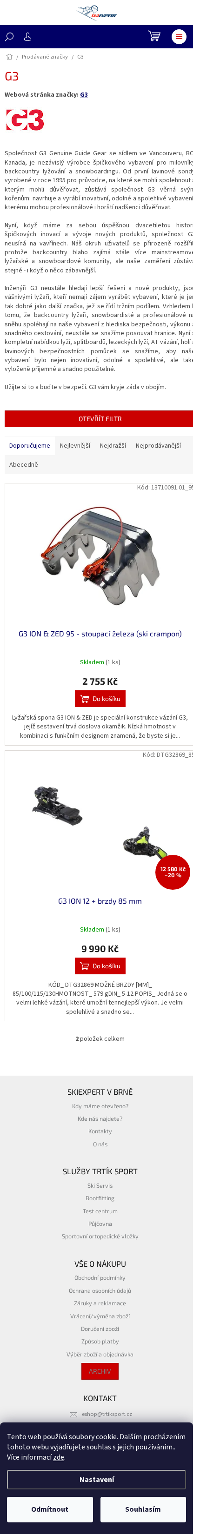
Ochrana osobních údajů (100, 1290)
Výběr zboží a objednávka (100, 1354)
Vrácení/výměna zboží (100, 1316)
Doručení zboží (100, 1328)
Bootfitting (100, 1198)
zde (58, 1457)
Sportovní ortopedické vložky (100, 1236)
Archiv (100, 1371)
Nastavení (97, 1479)
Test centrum (100, 1211)
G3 (84, 94)
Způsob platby (100, 1341)
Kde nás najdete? (100, 1118)
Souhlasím (143, 1509)
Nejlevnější (75, 445)
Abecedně (23, 464)
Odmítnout (49, 1509)
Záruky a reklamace (100, 1303)
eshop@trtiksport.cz (107, 1414)
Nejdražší (113, 445)
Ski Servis (100, 1185)
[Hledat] (9, 36)
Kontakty (100, 1131)
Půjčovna (100, 1223)
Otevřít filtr (100, 419)
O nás (100, 1144)
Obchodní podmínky (100, 1277)
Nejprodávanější (158, 445)
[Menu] (179, 36)
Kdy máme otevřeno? (100, 1106)
